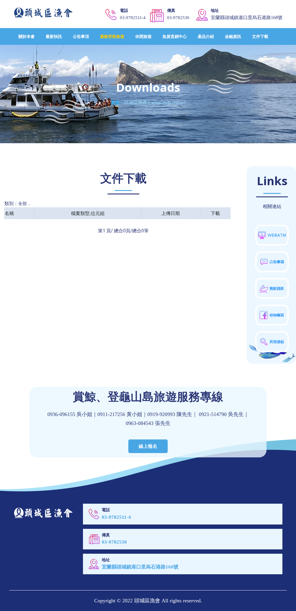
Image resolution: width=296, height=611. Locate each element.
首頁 (115, 102)
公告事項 (81, 36)
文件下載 (260, 36)
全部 (22, 203)
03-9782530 (178, 17)
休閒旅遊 (143, 36)
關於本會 (26, 36)
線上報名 (148, 446)
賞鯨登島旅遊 (112, 36)
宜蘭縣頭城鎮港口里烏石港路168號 (140, 567)
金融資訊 (233, 36)
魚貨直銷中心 (174, 36)
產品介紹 (206, 36)
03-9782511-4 (133, 17)
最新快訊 (54, 36)
